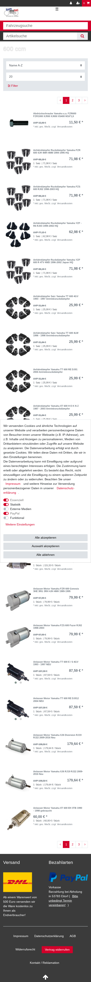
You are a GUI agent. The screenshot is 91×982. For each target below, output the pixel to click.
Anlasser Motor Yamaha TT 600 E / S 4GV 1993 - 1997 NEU (55, 663)
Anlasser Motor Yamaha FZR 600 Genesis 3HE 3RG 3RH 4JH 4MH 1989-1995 (56, 589)
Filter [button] (14, 85)
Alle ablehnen (45, 554)
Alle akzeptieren (45, 537)
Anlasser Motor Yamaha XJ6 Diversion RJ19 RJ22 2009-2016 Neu (57, 736)
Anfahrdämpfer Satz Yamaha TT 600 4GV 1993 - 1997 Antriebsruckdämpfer (55, 297)
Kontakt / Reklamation (44, 962)
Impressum (20, 936)
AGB (73, 936)
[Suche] (82, 36)
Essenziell (16, 500)
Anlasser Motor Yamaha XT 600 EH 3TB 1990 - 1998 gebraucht (57, 809)
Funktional (17, 518)
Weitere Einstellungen (20, 524)
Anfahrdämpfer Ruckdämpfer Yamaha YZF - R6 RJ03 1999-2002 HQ (57, 224)
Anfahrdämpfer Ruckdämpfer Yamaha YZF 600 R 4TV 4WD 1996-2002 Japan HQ (56, 261)
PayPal (14, 513)
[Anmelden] (71, 3)
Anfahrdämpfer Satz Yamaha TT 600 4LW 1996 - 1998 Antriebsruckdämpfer (55, 334)
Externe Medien (20, 509)
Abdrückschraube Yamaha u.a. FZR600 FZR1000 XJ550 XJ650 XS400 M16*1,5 (54, 114)
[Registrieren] (78, 3)
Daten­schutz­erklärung (49, 936)
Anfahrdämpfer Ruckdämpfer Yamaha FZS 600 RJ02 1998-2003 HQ (56, 187)
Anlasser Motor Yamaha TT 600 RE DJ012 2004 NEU (56, 699)
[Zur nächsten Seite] (85, 100)
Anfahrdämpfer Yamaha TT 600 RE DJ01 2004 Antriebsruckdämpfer (55, 370)
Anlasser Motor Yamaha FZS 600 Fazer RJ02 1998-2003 (57, 626)
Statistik (15, 504)
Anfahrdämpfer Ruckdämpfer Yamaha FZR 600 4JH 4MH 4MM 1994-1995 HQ (56, 151)
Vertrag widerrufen (57, 949)
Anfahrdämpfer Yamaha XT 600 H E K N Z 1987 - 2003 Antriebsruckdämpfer (56, 407)
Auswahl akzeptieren (45, 546)
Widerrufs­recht (25, 949)
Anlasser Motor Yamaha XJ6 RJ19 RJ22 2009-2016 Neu (58, 772)
